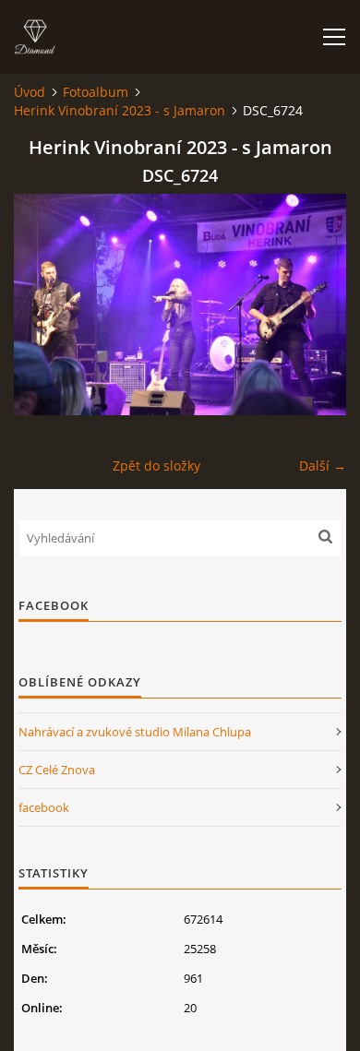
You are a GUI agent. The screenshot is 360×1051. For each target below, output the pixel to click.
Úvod (29, 92)
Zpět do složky (156, 465)
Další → (322, 465)
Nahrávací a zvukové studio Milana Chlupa (134, 731)
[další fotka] (316, 304)
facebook (43, 807)
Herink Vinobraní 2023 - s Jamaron (119, 110)
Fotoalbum (95, 92)
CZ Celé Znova (56, 769)
